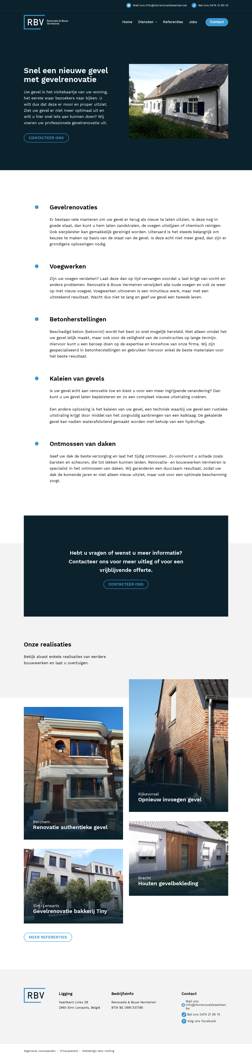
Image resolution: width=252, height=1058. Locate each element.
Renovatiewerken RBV (46, 22)
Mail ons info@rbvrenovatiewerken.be (206, 1005)
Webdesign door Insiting (98, 1051)
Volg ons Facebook (201, 1021)
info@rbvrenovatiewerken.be (160, 5)
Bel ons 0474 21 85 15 (203, 1014)
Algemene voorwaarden (40, 1051)
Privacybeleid (69, 1051)
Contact (217, 22)
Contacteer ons (46, 138)
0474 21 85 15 (213, 5)
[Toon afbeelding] (178, 137)
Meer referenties (48, 937)
